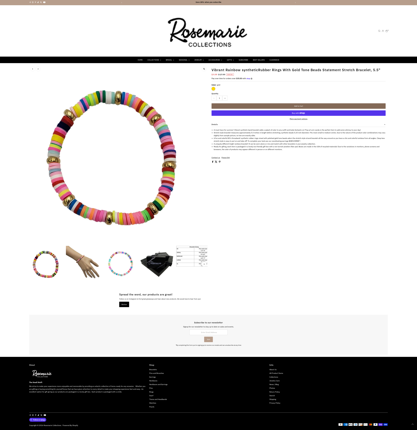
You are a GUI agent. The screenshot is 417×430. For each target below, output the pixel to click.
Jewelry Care (274, 381)
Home (140, 60)
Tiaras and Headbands (158, 399)
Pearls (151, 407)
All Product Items (276, 373)
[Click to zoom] (204, 68)
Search (272, 395)
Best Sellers (259, 60)
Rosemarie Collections (52, 425)
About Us (273, 369)
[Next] (295, 2)
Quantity (215, 93)
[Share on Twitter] (216, 162)
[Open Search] (379, 31)
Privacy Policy (274, 403)
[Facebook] (30, 2)
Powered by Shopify (70, 425)
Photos (272, 388)
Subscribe (243, 60)
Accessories (214, 60)
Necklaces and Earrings (158, 384)
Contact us (216, 157)
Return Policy (274, 392)
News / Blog (274, 384)
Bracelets (153, 369)
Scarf (151, 395)
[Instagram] (32, 2)
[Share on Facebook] (213, 162)
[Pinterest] (35, 2)
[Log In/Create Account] (383, 31)
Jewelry (198, 60)
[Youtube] (44, 2)
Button (124, 304)
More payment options (298, 119)
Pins (151, 388)
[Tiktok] (38, 2)
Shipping (272, 399)
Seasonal (183, 60)
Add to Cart (298, 106)
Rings (151, 392)
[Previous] (121, 2)
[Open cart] (387, 31)
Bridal (169, 60)
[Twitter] (41, 2)
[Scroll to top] (412, 424)
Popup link (226, 157)
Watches (152, 403)
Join (208, 339)
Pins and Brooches (156, 373)
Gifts (229, 60)
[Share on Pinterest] (220, 162)
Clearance (274, 60)
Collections (153, 60)
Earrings (152, 377)
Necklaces (153, 381)
